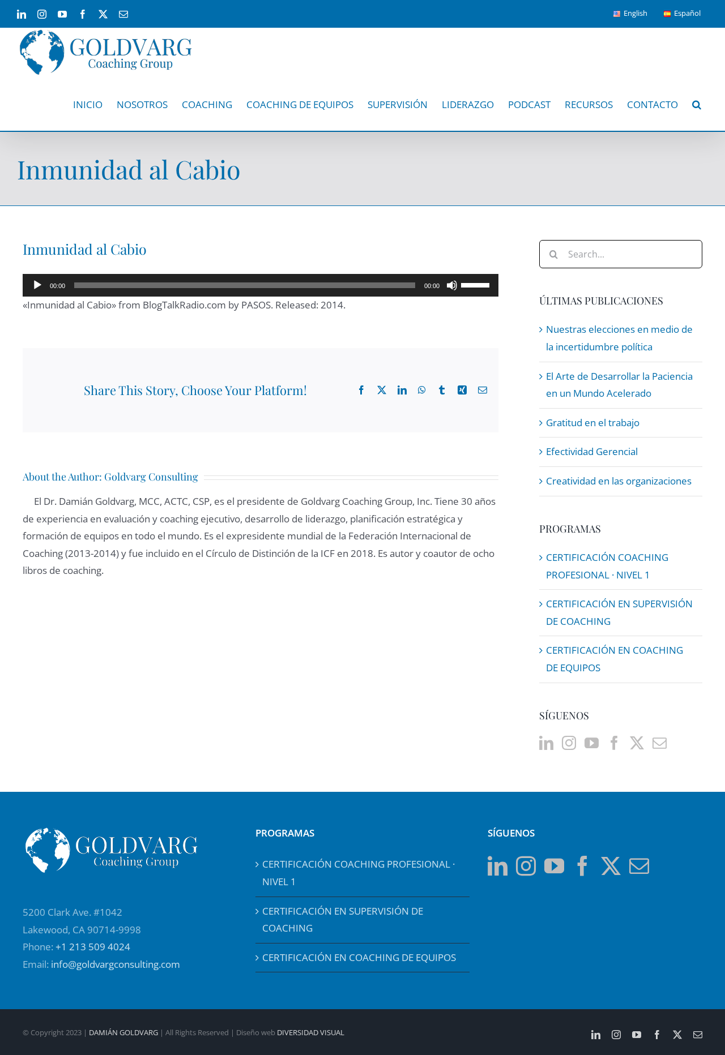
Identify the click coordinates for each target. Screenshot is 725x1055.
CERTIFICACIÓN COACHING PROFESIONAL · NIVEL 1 (358, 872)
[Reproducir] (37, 285)
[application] (260, 285)
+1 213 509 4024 (93, 946)
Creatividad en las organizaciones (619, 480)
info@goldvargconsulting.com (115, 964)
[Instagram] (569, 743)
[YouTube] (592, 743)
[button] (696, 104)
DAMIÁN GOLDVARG (123, 1032)
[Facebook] (614, 743)
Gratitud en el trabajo (592, 422)
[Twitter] (637, 743)
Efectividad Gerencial (592, 451)
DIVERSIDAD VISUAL (310, 1032)
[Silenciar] (452, 285)
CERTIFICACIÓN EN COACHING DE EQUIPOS (359, 957)
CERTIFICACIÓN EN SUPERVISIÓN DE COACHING (342, 919)
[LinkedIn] (546, 743)
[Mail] (659, 743)
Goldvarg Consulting (151, 476)
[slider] (477, 284)
